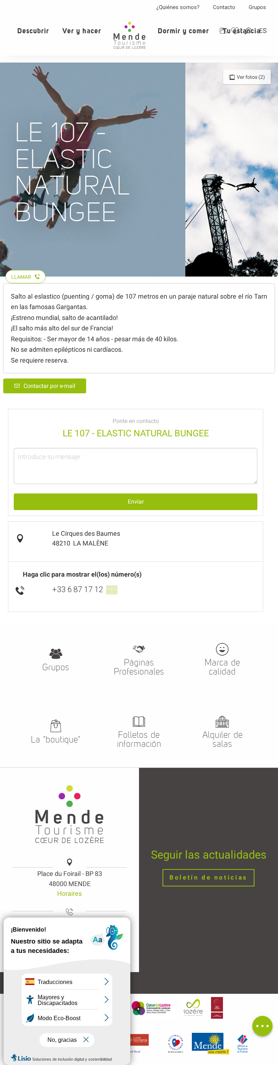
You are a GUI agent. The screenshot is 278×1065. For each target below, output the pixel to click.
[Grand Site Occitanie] (217, 1008)
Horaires (69, 893)
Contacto (224, 7)
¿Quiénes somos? (177, 7)
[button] (249, 31)
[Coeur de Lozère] (151, 1008)
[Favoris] (236, 31)
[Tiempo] (222, 30)
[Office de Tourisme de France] (242, 1044)
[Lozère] (193, 1008)
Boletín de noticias (208, 877)
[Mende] (211, 1044)
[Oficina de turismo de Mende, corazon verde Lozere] (129, 35)
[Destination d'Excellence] (175, 1044)
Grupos (257, 7)
